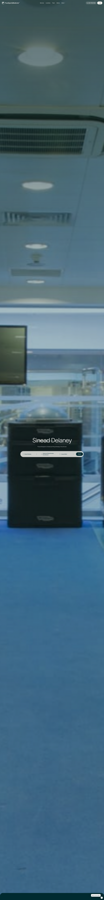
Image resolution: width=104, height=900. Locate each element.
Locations (48, 2)
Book (79, 454)
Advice (58, 2)
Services (42, 2)
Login (100, 2)
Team (53, 2)
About (63, 2)
